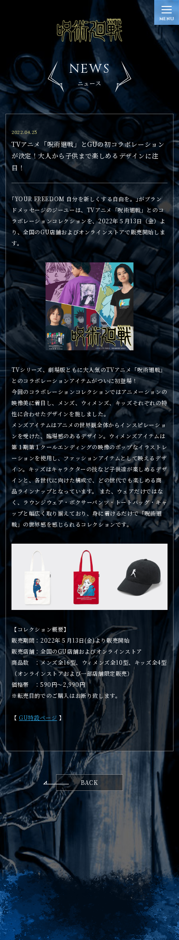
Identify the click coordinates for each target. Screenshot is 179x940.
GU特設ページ (38, 717)
